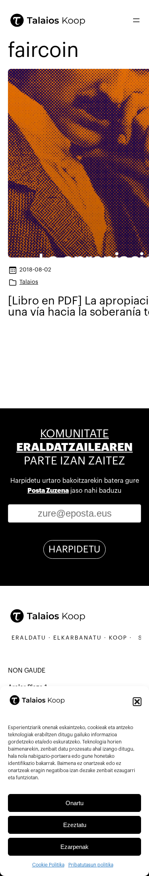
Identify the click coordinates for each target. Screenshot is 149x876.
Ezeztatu (74, 824)
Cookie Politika (48, 864)
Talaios (28, 282)
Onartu (74, 803)
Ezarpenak (74, 846)
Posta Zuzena (48, 491)
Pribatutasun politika (90, 864)
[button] (137, 702)
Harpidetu (74, 549)
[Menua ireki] (136, 20)
